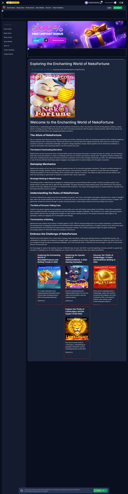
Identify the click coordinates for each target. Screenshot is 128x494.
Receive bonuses (58, 40)
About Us (48, 7)
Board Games (11, 7)
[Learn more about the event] (64, 14)
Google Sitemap (8, 54)
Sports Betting (40, 7)
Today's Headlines (58, 7)
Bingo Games (21, 7)
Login (109, 7)
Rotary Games (30, 7)
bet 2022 (35, 69)
